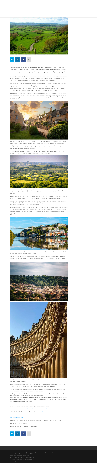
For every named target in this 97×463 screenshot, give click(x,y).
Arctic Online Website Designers (26, 461)
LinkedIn (45, 409)
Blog (18, 448)
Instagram (47, 412)
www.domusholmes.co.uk (16, 417)
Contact (12, 448)
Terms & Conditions (41, 448)
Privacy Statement (27, 448)
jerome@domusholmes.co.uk (25, 409)
